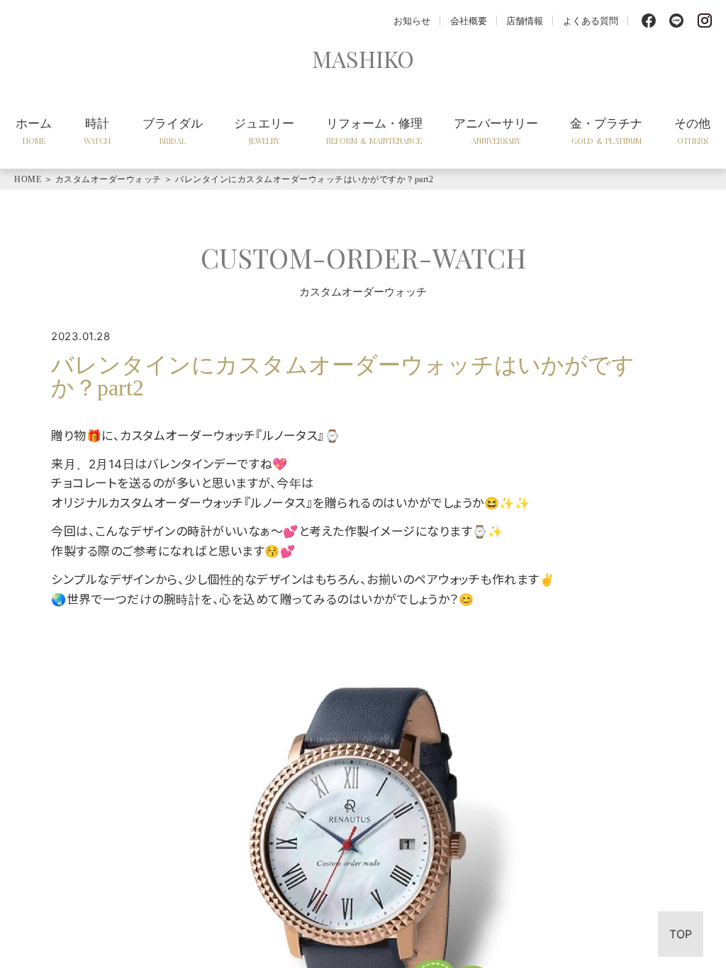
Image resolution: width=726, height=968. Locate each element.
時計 (97, 130)
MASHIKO (363, 58)
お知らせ (411, 20)
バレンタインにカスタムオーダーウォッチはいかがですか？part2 (304, 179)
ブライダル (173, 130)
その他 (692, 130)
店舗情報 (524, 20)
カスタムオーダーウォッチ (108, 179)
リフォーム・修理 (374, 130)
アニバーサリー (496, 130)
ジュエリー (264, 130)
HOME (27, 179)
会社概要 (468, 20)
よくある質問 (590, 20)
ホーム (34, 130)
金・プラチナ (606, 130)
